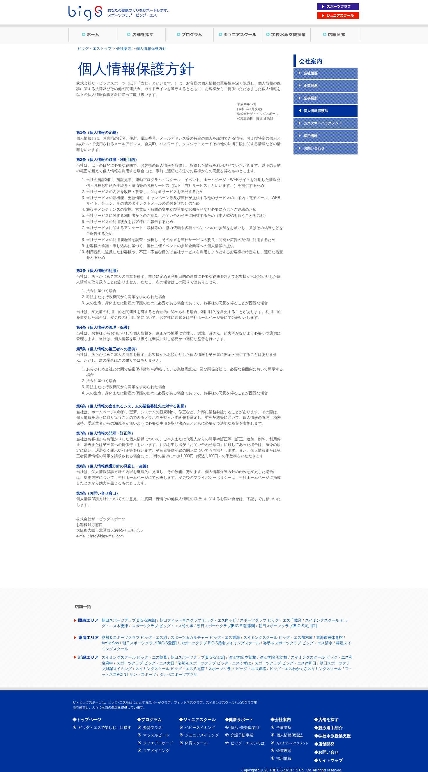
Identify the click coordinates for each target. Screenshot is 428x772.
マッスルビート (156, 735)
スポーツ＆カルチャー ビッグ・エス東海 (205, 637)
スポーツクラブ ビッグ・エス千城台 (271, 620)
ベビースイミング (200, 727)
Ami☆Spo (110, 643)
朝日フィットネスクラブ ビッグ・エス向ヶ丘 (198, 620)
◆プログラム (149, 719)
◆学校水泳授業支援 (332, 736)
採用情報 (283, 758)
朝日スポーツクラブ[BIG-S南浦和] (226, 626)
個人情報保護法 (289, 735)
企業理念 (283, 750)
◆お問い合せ (326, 752)
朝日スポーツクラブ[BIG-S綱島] (129, 620)
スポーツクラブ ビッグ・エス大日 (145, 663)
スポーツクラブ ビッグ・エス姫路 (237, 669)
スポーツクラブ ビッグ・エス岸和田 (285, 663)
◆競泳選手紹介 (328, 727)
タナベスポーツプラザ (178, 674)
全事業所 (283, 727)
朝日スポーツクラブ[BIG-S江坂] (198, 657)
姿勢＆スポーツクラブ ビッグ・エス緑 (134, 637)
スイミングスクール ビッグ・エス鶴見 (134, 657)
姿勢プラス (152, 727)
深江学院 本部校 (242, 657)
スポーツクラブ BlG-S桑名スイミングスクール (220, 643)
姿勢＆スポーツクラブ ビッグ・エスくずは (214, 663)
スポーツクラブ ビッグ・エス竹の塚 (162, 626)
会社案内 (123, 48)
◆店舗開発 (324, 744)
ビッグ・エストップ (94, 48)
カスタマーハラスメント (292, 743)
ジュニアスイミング (202, 735)
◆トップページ (86, 719)
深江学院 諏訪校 (273, 657)
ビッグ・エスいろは (248, 743)
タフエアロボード (158, 743)
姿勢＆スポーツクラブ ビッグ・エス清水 (298, 643)
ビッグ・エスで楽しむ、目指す (104, 727)
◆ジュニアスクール (197, 719)
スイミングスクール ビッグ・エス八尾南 (170, 669)
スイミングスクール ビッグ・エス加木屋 (278, 637)
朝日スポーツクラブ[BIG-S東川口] (288, 626)
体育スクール (196, 743)
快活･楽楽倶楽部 (245, 727)
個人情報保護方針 (151, 48)
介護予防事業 (242, 735)
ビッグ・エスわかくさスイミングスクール (306, 669)
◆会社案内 (280, 719)
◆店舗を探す (326, 719)
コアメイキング (156, 750)
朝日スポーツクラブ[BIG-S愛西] (149, 643)
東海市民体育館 (329, 637)
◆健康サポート (239, 719)
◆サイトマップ (328, 760)
